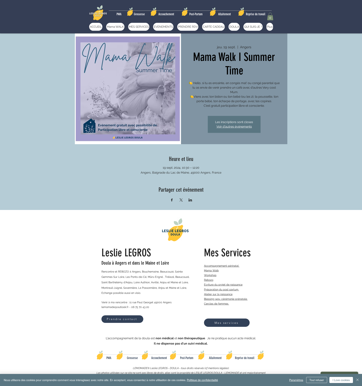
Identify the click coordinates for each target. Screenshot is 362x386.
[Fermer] (357, 380)
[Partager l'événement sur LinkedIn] (190, 199)
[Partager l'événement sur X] (181, 199)
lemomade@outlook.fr (115, 307)
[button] (270, 16)
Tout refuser (316, 380)
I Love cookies (341, 380)
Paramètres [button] (296, 380)
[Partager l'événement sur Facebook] (172, 199)
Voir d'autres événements (234, 126)
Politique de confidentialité (202, 380)
